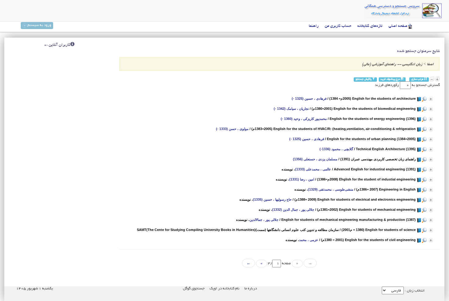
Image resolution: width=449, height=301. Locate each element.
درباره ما (250, 289)
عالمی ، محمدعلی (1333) (313, 169)
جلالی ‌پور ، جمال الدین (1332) (293, 209)
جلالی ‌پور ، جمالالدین (264, 219)
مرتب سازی (417, 79)
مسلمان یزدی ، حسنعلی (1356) (315, 159)
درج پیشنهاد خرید (390, 79)
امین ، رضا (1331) (301, 179)
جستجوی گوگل (194, 289)
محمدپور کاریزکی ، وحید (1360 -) (304, 119)
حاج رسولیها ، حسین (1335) (272, 199)
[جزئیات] (431, 99)
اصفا (430, 64)
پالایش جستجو (364, 79)
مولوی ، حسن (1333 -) (232, 129)
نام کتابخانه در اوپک (224, 289)
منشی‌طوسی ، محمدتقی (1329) (330, 189)
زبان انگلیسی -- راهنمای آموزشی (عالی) (392, 64)
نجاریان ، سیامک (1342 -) (291, 108)
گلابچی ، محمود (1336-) (336, 149)
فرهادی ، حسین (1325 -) (309, 98)
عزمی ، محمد (308, 240)
